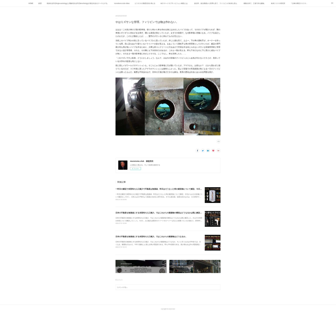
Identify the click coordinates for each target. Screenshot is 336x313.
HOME (30, 3)
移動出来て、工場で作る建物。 (255, 3)
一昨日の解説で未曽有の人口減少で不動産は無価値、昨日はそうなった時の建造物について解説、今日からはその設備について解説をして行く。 (175, 188)
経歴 (40, 3)
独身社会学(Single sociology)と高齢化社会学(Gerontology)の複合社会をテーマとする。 (78, 3)
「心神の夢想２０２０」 (299, 3)
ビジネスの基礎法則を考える (145, 3)
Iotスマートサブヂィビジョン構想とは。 (175, 3)
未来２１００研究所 (278, 3)
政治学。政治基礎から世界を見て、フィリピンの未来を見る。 (216, 3)
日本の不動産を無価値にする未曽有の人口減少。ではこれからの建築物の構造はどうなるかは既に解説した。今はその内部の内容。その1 (172, 212)
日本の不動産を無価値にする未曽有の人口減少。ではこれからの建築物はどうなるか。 (151, 236)
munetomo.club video (122, 3)
